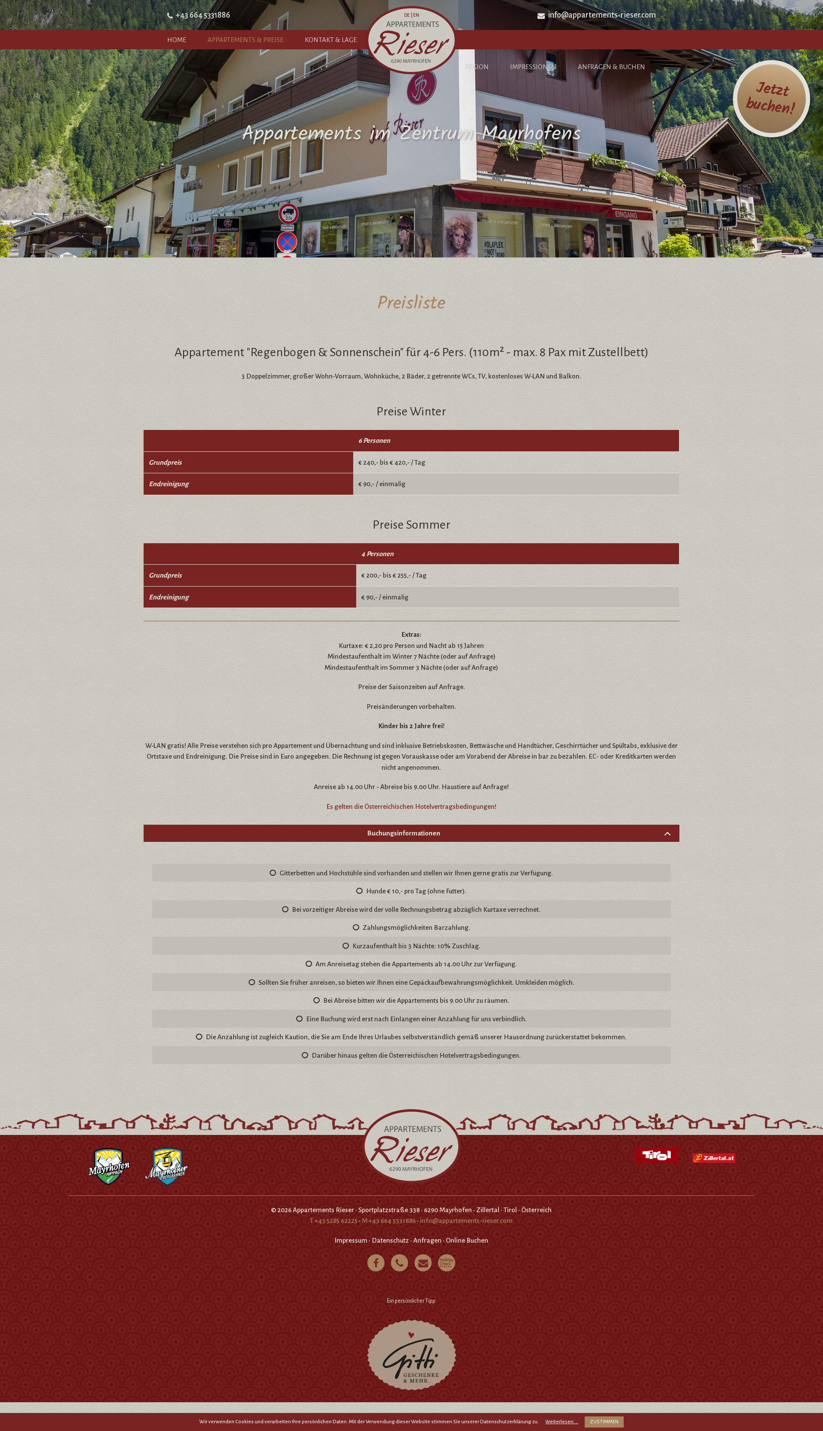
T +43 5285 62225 (333, 1220)
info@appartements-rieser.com (602, 15)
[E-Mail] (423, 1262)
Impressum (350, 1240)
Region (477, 66)
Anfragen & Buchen (611, 66)
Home (176, 39)
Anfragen (427, 1240)
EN (416, 15)
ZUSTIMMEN (604, 1422)
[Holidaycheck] (446, 1262)
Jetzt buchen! (770, 99)
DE (407, 15)
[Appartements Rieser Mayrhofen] (411, 41)
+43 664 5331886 (203, 15)
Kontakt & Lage (331, 39)
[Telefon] (399, 1262)
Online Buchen (467, 1240)
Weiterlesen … (561, 1422)
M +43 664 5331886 (389, 1220)
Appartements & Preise (245, 39)
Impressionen (533, 66)
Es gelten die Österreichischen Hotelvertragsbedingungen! (411, 806)
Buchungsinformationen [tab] (403, 833)
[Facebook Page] (375, 1262)
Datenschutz (390, 1240)
